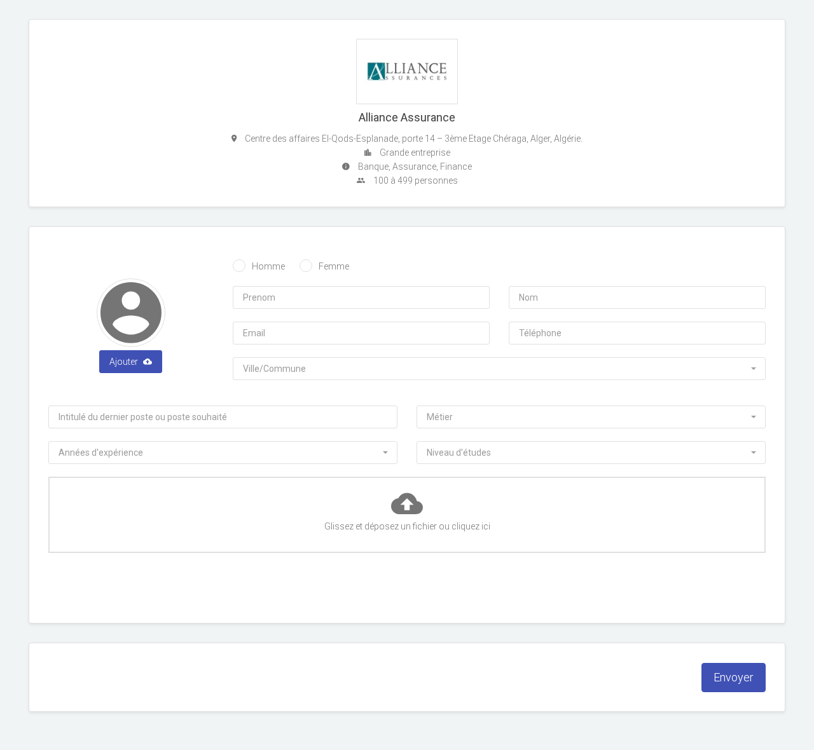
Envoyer (734, 677)
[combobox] (499, 368)
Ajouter (124, 362)
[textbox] (495, 369)
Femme (334, 266)
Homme (268, 266)
